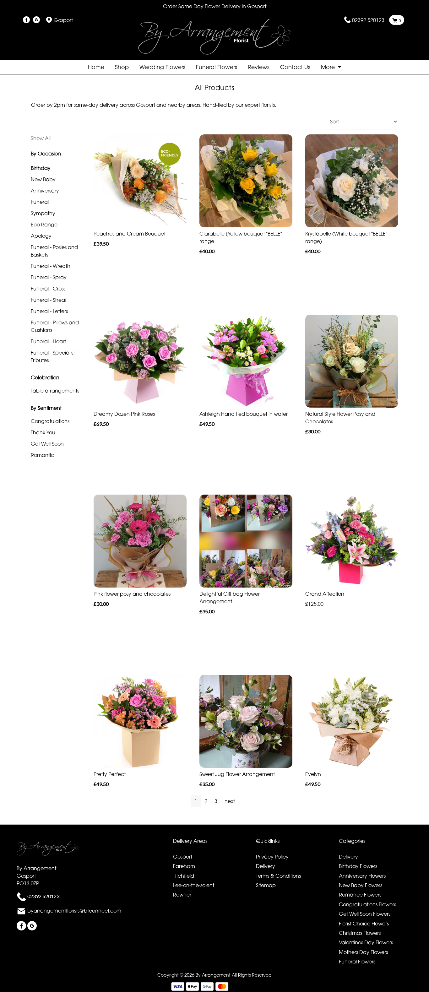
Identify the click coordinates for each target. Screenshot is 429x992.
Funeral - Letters (49, 311)
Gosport (182, 857)
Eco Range (44, 224)
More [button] (328, 67)
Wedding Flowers (162, 67)
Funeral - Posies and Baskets (54, 251)
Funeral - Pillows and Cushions (55, 326)
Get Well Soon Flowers (364, 914)
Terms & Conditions (278, 876)
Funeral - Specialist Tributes (53, 356)
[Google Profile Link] (36, 20)
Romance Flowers (360, 895)
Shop (122, 67)
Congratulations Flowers (367, 904)
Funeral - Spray (49, 277)
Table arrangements (55, 391)
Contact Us (295, 67)
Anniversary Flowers (362, 876)
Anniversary (45, 190)
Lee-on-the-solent (193, 885)
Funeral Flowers (216, 67)
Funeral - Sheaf (49, 300)
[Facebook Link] (26, 20)
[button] (214, 842)
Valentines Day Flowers (366, 942)
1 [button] (195, 801)
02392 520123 (368, 20)
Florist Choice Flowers (364, 923)
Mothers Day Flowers (363, 952)
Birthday (41, 168)
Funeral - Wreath (50, 266)
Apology (41, 236)
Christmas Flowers (360, 933)
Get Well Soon (47, 444)
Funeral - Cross (48, 288)
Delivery (265, 866)
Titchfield (183, 876)
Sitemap (266, 885)
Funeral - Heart (48, 341)
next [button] (230, 801)
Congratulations (50, 421)
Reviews (258, 67)
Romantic (42, 455)
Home (96, 67)
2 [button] (205, 801)
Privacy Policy (272, 857)
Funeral (40, 202)
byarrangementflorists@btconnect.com (74, 911)
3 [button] (216, 801)
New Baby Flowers (360, 885)
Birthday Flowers (358, 866)
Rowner (182, 895)
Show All (41, 138)
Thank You (43, 432)
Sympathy (43, 213)
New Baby (43, 179)
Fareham (184, 866)
